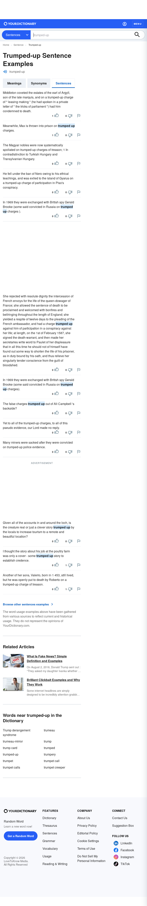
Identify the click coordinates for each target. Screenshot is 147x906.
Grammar (48, 841)
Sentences (13, 35)
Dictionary (49, 818)
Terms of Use (86, 848)
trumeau (49, 730)
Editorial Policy (87, 833)
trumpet (8, 761)
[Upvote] (56, 115)
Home (6, 44)
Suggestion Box (123, 825)
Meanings (14, 83)
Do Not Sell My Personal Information (91, 858)
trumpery (50, 754)
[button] (124, 24)
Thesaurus (49, 825)
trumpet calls (11, 767)
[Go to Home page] (20, 23)
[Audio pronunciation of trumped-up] (5, 71)
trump (47, 741)
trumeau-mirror (13, 741)
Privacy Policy (87, 825)
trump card (10, 748)
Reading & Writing (54, 864)
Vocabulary (50, 848)
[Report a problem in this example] (78, 115)
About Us (83, 818)
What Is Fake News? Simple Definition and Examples (47, 658)
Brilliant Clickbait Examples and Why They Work (53, 682)
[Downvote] (70, 115)
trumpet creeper (54, 767)
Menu (138, 23)
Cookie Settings (88, 841)
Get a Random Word (21, 836)
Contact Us (119, 818)
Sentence (19, 44)
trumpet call (52, 761)
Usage (46, 856)
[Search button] (139, 35)
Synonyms (39, 83)
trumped (49, 748)
